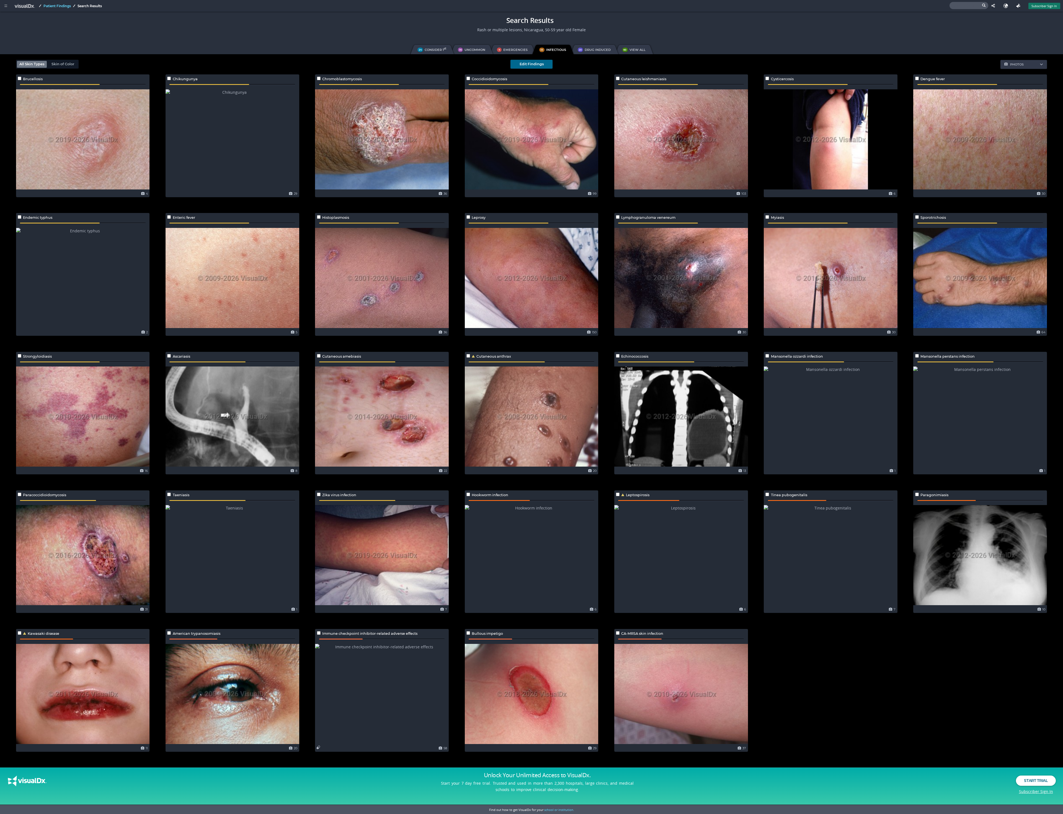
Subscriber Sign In (1044, 6)
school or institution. (559, 810)
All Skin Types (31, 64)
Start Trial (1035, 780)
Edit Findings (532, 64)
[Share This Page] (994, 6)
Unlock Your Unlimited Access (537, 775)
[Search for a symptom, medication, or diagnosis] (969, 5)
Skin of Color (62, 64)
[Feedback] (1019, 6)
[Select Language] (1007, 6)
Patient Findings (57, 6)
